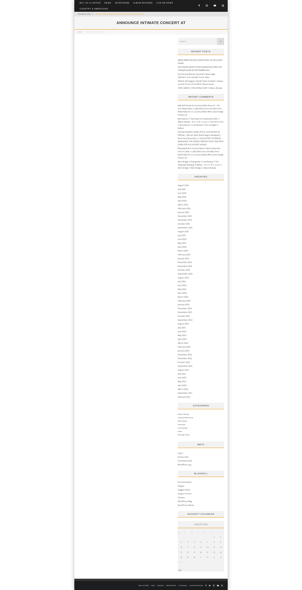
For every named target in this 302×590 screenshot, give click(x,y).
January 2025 (183, 258)
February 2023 (184, 347)
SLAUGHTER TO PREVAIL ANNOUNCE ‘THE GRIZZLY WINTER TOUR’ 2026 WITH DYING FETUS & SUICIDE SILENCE (201, 141)
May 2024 (182, 289)
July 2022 (182, 374)
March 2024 (183, 297)
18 (188, 552)
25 (188, 557)
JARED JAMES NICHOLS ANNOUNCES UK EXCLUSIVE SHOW (119, 14)
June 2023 (182, 331)
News (107, 3)
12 (194, 547)
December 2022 (185, 354)
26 (194, 557)
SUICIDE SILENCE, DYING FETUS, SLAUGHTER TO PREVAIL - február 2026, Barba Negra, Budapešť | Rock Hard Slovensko (199, 135)
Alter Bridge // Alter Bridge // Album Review (197, 168)
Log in (180, 453)
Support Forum (184, 493)
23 (221, 552)
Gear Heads (182, 421)
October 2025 (184, 224)
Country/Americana (185, 417)
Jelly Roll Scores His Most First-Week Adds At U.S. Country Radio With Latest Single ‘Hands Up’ (200, 111)
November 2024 (185, 266)
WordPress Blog (185, 501)
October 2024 (184, 270)
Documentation (185, 482)
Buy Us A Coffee (90, 3)
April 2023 (182, 339)
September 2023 (185, 320)
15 (214, 547)
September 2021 (185, 393)
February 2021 (184, 397)
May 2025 (182, 243)
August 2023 (183, 323)
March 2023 (183, 343)
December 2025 (185, 216)
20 (201, 552)
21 (207, 552)
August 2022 (183, 370)
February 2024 (184, 300)
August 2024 (183, 277)
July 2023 (182, 327)
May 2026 (182, 197)
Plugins (181, 486)
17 (181, 552)
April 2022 (182, 385)
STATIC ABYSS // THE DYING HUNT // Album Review (200, 88)
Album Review (183, 414)
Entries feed (183, 457)
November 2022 (185, 358)
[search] (220, 41)
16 (221, 547)
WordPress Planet (186, 505)
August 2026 (183, 185)
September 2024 (185, 273)
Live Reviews (164, 3)
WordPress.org (184, 464)
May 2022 (182, 381)
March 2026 (183, 204)
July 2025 (182, 235)
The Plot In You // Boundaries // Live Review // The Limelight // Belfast (200, 125)
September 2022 (185, 366)
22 (214, 552)
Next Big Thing (183, 435)
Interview (181, 424)
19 (194, 552)
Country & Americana (94, 9)
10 (181, 547)
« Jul (179, 570)
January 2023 (183, 350)
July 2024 (182, 281)
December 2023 (185, 308)
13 (201, 547)
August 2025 (183, 231)
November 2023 (185, 312)
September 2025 (185, 227)
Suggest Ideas (184, 489)
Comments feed (185, 460)
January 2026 (183, 212)
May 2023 (182, 335)
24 (181, 557)
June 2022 (182, 377)
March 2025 (183, 250)
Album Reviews (143, 3)
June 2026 (182, 193)
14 (207, 547)
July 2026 (182, 189)
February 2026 (184, 208)
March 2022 (183, 389)
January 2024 (183, 304)
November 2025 (185, 220)
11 (188, 547)
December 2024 (185, 262)
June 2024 (182, 285)
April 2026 (182, 200)
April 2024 (182, 293)
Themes (181, 497)
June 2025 (182, 239)
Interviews (122, 3)
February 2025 (184, 254)
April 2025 (182, 247)
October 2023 (184, 316)
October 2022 (184, 362)
